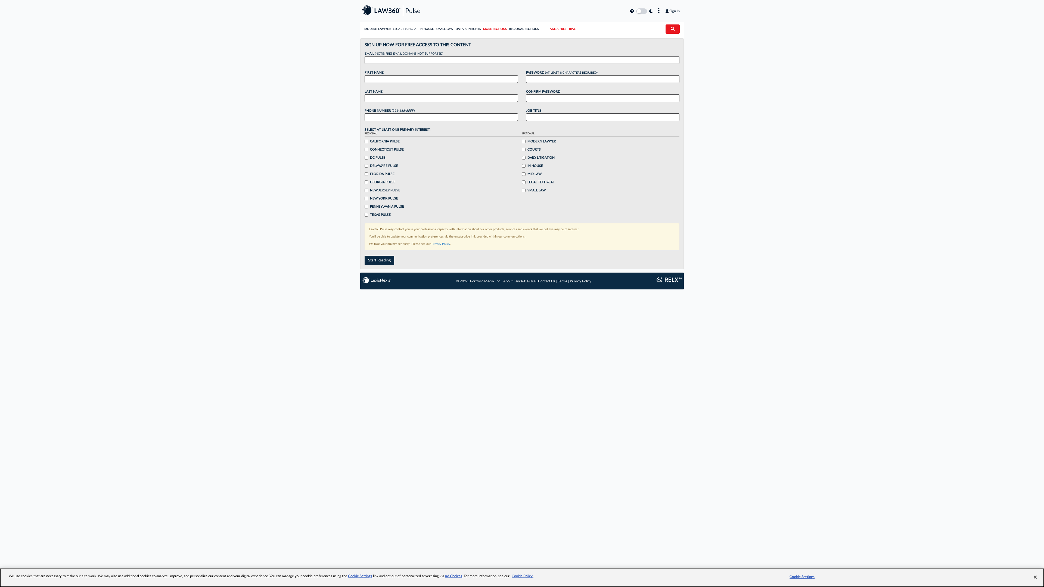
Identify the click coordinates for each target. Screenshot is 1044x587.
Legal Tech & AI (405, 28)
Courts (534, 149)
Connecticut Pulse (387, 149)
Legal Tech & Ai (540, 182)
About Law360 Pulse (519, 281)
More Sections (495, 28)
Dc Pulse (377, 157)
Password (562, 72)
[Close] (1035, 577)
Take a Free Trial (562, 28)
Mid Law (534, 174)
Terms (562, 281)
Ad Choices (453, 576)
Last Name (374, 91)
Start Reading (379, 260)
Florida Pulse (382, 174)
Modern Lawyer (377, 28)
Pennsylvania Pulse (387, 206)
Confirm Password (543, 91)
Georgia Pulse (382, 182)
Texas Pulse (380, 214)
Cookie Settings (360, 576)
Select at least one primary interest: (397, 129)
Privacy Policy (440, 243)
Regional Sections (524, 28)
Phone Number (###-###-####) (390, 110)
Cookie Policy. (522, 576)
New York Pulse (384, 198)
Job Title (533, 110)
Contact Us (546, 281)
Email (404, 53)
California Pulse (385, 141)
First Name (374, 72)
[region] (522, 577)
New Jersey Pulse (385, 190)
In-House (427, 28)
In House (535, 165)
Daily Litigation (541, 157)
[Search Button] (673, 29)
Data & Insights (468, 28)
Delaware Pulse (384, 165)
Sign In (674, 11)
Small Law (444, 28)
